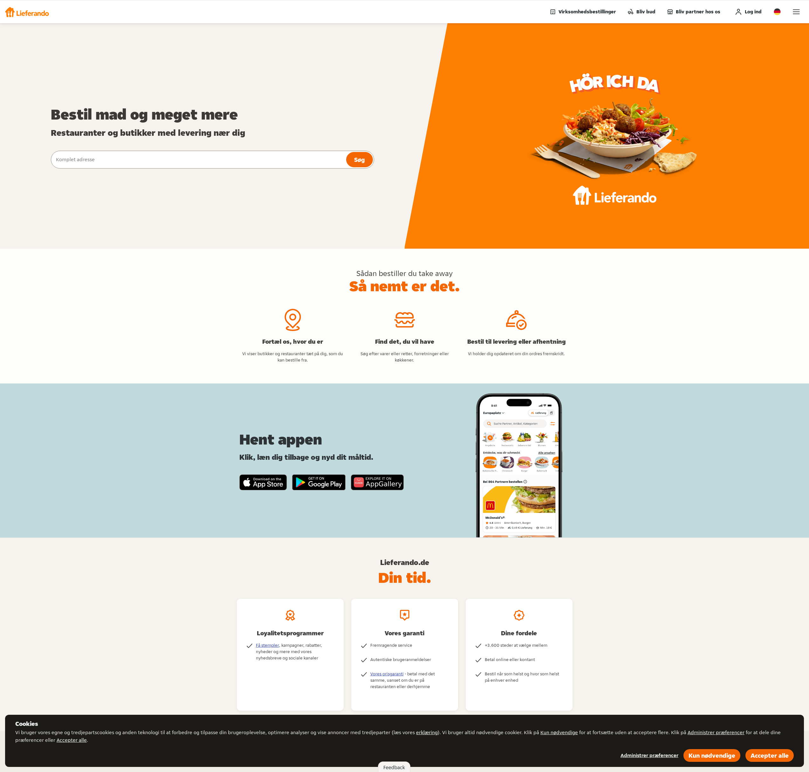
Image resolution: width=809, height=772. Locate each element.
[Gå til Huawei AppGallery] (377, 482)
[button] (27, 12)
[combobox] (198, 159)
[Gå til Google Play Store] (319, 482)
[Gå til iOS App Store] (263, 482)
